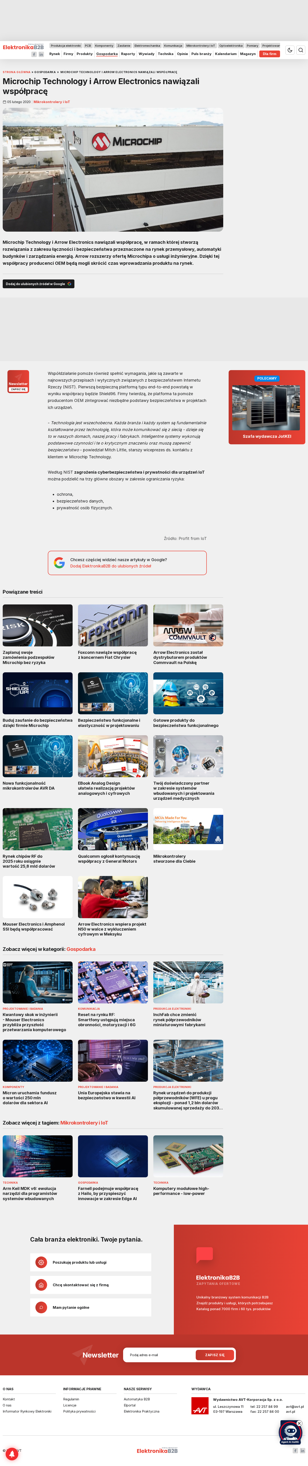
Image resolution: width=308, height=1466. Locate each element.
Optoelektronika (231, 45)
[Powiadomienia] (12, 1454)
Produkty (85, 54)
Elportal (130, 1405)
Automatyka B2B (137, 1399)
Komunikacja (173, 45)
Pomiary (252, 45)
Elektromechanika (147, 45)
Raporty (128, 54)
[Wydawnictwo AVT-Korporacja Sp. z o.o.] (200, 1407)
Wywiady (146, 54)
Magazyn (248, 54)
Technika (165, 54)
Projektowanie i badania (279, 45)
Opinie (182, 54)
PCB (88, 45)
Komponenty (104, 45)
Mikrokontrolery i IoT (200, 45)
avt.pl (290, 1411)
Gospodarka (107, 54)
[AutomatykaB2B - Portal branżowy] (23, 46)
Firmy (68, 54)
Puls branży (201, 54)
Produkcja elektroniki (66, 45)
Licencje (69, 1405)
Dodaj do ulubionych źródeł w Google (35, 284)
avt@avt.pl (295, 1406)
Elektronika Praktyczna (141, 1411)
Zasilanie (123, 45)
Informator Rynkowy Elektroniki (27, 1411)
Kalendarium (226, 54)
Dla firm (269, 54)
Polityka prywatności (79, 1411)
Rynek (54, 54)
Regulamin (71, 1399)
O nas (7, 1405)
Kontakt (9, 1399)
